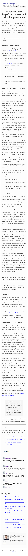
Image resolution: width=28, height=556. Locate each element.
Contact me (22, 6)
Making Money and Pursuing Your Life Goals (15, 437)
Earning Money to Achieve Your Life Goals (15, 439)
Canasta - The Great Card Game (12, 522)
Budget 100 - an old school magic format (14, 499)
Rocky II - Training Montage (12, 312)
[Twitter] (5, 451)
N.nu (18, 541)
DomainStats (13, 541)
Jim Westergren (10, 4)
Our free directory (9, 63)
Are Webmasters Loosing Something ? (13, 442)
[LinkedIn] (6, 451)
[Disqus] (14, 472)
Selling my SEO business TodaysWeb (13, 527)
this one (14, 50)
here (21, 73)
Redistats (13, 551)
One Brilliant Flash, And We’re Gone (13, 444)
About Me (16, 6)
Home (11, 6)
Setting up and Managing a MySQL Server (14, 519)
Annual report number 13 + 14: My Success (15, 524)
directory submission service (19, 60)
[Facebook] (4, 451)
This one (8, 50)
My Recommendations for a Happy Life (14, 496)
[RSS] (8, 451)
